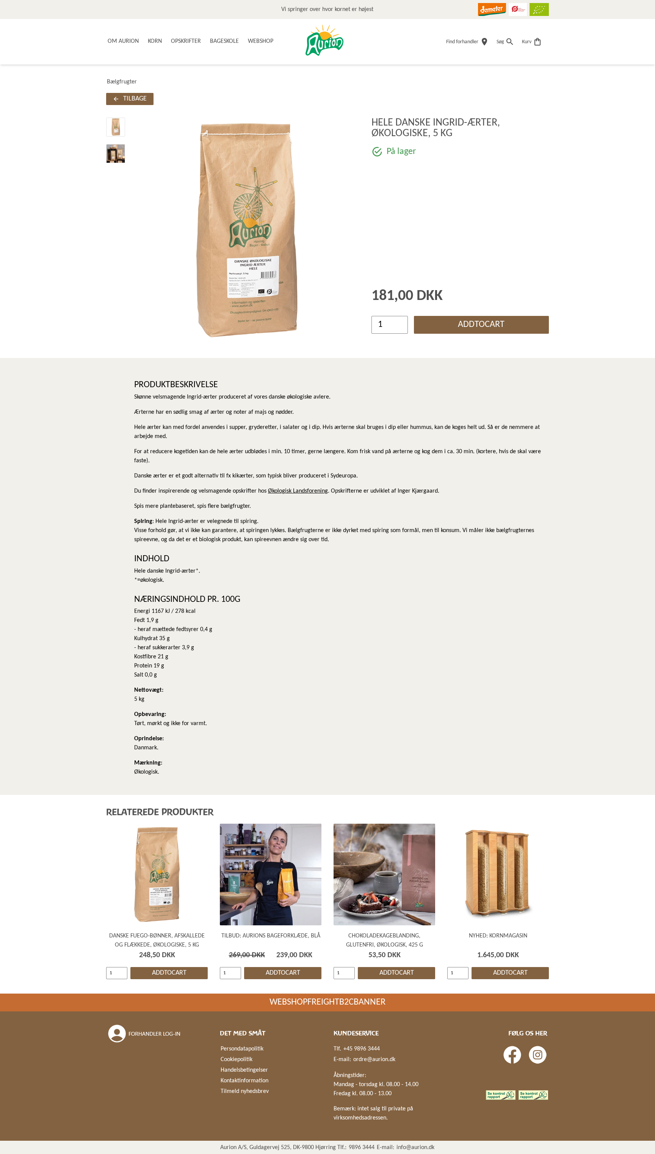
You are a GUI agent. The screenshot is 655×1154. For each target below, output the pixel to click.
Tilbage (135, 98)
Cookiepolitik (236, 1060)
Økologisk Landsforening (298, 491)
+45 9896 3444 (361, 1049)
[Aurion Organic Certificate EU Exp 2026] (539, 9)
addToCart (481, 324)
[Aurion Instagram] (538, 1055)
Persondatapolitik (242, 1049)
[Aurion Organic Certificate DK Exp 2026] (518, 9)
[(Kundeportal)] (144, 1034)
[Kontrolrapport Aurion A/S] (533, 1095)
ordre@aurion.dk (374, 1060)
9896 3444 (362, 1148)
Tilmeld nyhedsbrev (245, 1091)
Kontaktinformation (244, 1081)
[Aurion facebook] (512, 1055)
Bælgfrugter (122, 82)
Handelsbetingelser (244, 1070)
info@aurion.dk (415, 1148)
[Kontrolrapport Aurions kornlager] (500, 1095)
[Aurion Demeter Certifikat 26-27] (492, 9)
